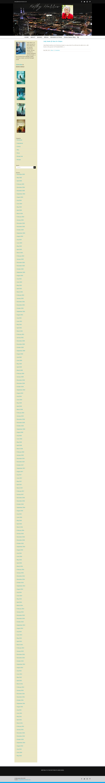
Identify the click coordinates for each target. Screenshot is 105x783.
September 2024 (21, 193)
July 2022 (19, 278)
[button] (78, 37)
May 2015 (19, 559)
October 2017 (20, 465)
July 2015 (19, 553)
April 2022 (19, 288)
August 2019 (20, 393)
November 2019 (21, 383)
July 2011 (19, 710)
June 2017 (19, 478)
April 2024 (19, 210)
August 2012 (20, 667)
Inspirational (20, 143)
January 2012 (20, 690)
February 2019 (20, 412)
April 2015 (19, 563)
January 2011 (20, 729)
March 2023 (20, 252)
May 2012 (19, 677)
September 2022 (21, 272)
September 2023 (21, 233)
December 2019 (21, 380)
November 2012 (21, 657)
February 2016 (20, 530)
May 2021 (19, 324)
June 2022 (19, 282)
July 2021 (19, 318)
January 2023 (20, 259)
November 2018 (21, 422)
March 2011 (20, 723)
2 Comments (57, 50)
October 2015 (20, 543)
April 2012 (19, 680)
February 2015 (20, 569)
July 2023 (19, 239)
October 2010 (20, 739)
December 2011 (21, 693)
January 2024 (20, 220)
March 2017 (20, 488)
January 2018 (20, 455)
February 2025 (20, 184)
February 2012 (20, 687)
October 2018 (20, 425)
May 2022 (19, 285)
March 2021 (20, 331)
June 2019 (19, 399)
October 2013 (20, 621)
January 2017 (20, 494)
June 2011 (19, 713)
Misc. (18, 149)
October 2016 (20, 504)
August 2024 (20, 197)
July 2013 (19, 631)
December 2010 (21, 732)
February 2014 (20, 608)
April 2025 (19, 180)
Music (52, 50)
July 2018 (19, 435)
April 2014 (19, 602)
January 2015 (20, 572)
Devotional (19, 140)
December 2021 (21, 301)
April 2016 (19, 523)
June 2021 (19, 321)
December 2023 (21, 223)
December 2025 (21, 174)
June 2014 (19, 595)
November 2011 (21, 697)
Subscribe (19, 64)
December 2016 (21, 497)
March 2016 (20, 527)
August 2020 (20, 354)
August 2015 (20, 550)
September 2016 (21, 507)
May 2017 (19, 481)
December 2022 (21, 262)
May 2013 (19, 638)
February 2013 (20, 647)
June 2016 (19, 517)
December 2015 (21, 536)
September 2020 (21, 350)
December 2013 (21, 615)
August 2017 (20, 471)
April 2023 (19, 249)
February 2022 (20, 295)
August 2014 (20, 589)
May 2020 (19, 363)
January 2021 (20, 337)
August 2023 (20, 236)
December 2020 (21, 340)
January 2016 (20, 533)
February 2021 (20, 334)
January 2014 (20, 612)
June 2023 (19, 243)
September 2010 (21, 742)
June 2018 (19, 438)
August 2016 (20, 510)
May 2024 (19, 207)
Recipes (19, 159)
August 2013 (20, 628)
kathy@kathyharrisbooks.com (20, 1)
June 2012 (19, 674)
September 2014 (21, 585)
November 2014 (21, 579)
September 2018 (21, 429)
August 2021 (20, 314)
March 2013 (20, 644)
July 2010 (19, 749)
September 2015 (21, 546)
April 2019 (19, 406)
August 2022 (20, 275)
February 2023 (20, 256)
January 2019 (20, 416)
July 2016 (19, 514)
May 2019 (19, 403)
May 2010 (19, 755)
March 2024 (20, 213)
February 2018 (20, 452)
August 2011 (20, 706)
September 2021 (21, 311)
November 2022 (21, 265)
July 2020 (19, 357)
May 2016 (19, 520)
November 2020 (21, 344)
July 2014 (19, 592)
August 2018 (20, 432)
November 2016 (21, 501)
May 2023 (19, 246)
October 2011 (20, 700)
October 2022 (20, 269)
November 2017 (21, 461)
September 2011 (21, 703)
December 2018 (21, 419)
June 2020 (19, 360)
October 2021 (20, 308)
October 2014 (20, 582)
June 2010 (19, 752)
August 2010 (20, 746)
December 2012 (21, 654)
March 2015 (20, 566)
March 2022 (20, 292)
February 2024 (20, 216)
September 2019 (21, 389)
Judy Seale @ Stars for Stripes (52, 41)
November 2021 (21, 305)
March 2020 (20, 370)
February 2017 (20, 491)
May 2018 (19, 442)
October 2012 (20, 661)
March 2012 (20, 683)
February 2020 (20, 373)
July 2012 (19, 670)
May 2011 (19, 716)
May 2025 (19, 177)
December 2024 (21, 187)
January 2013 (20, 651)
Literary (19, 146)
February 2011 (20, 726)
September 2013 (21, 625)
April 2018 (19, 445)
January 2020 (20, 376)
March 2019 (20, 409)
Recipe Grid (20, 156)
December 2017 (21, 458)
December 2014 (21, 576)
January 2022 (20, 298)
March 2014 (20, 605)
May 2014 (19, 599)
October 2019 (20, 386)
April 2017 (19, 484)
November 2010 (21, 736)
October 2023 (20, 229)
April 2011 (19, 719)
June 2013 (19, 634)
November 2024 (21, 190)
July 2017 (19, 474)
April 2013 (19, 641)
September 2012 (21, 664)
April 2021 (19, 327)
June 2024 (19, 203)
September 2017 (21, 468)
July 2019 (19, 396)
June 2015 (19, 556)
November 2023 (21, 226)
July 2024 (19, 200)
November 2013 (21, 618)
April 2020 (19, 367)
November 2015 (21, 540)
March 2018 (20, 448)
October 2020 (20, 347)
